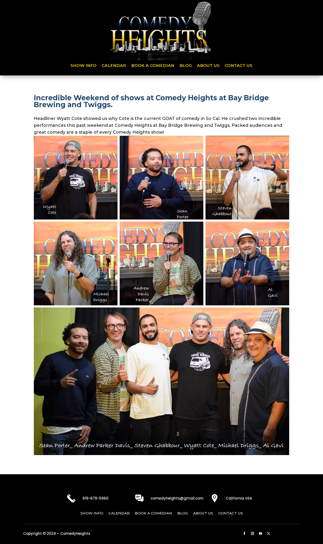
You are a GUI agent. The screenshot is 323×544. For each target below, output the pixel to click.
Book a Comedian (152, 66)
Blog (185, 66)
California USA (239, 498)
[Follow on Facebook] (244, 534)
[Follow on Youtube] (261, 534)
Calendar (114, 66)
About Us (208, 66)
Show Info (83, 66)
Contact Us (238, 66)
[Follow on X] (269, 534)
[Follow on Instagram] (252, 534)
